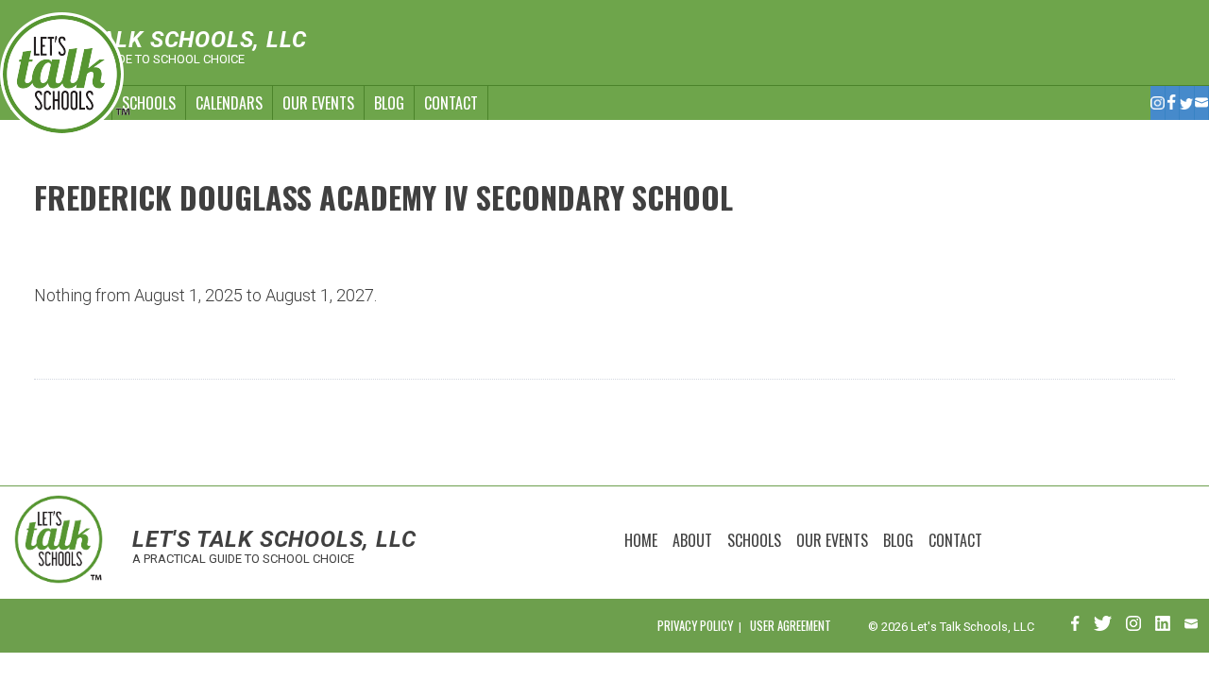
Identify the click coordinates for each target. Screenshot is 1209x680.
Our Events (318, 102)
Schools (149, 102)
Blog (389, 102)
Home (640, 540)
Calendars (229, 102)
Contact (451, 102)
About (692, 540)
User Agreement (790, 626)
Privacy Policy (695, 626)
